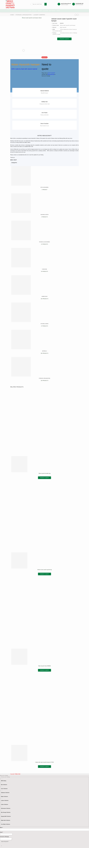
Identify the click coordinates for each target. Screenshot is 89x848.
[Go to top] (2, 846)
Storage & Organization (24, 14)
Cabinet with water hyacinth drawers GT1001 (44, 762)
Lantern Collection (4, 800)
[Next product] (75, 15)
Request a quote (44, 477)
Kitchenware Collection (5, 808)
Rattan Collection (4, 796)
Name (1, 827)
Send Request (5, 841)
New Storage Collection (5, 812)
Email (1, 832)
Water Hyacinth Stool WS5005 (44, 665)
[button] (23, 50)
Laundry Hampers (39, 14)
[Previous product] (78, 15)
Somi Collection (4, 788)
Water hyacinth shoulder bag (44, 473)
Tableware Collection (5, 792)
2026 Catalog (3, 780)
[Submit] (45, 4)
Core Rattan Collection (5, 824)
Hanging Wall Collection (6, 816)
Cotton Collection (4, 804)
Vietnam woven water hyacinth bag (44, 569)
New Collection (4, 784)
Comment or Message (4, 836)
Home (12, 14)
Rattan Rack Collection (5, 820)
